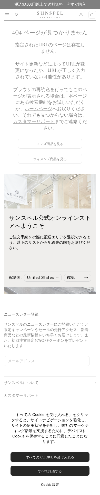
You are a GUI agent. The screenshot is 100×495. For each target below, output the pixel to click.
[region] (50, 451)
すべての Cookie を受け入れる (50, 457)
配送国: (15, 277)
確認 (71, 277)
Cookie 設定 (50, 485)
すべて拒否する (50, 471)
